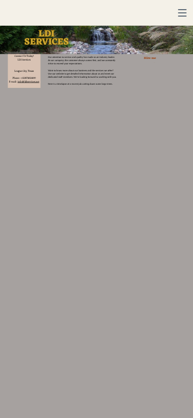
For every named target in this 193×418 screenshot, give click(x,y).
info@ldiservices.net (28, 81)
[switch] (182, 12)
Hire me (150, 58)
